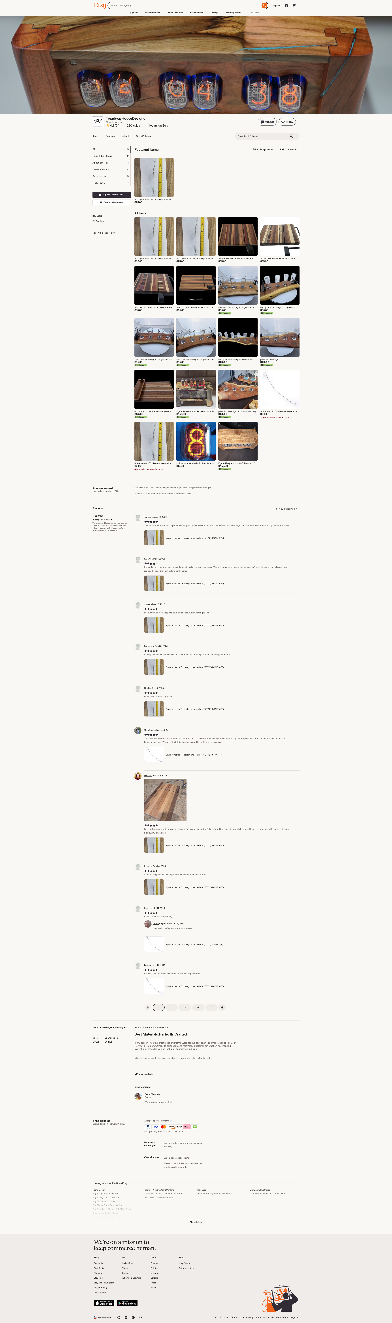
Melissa (148, 646)
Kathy (147, 559)
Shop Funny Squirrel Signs (105, 1213)
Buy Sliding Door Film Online (105, 1197)
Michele (148, 775)
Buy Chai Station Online (103, 1201)
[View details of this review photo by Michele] (165, 800)
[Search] (264, 5)
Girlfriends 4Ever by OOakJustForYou (267, 1193)
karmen (147, 965)
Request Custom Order (113, 194)
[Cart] (294, 5)
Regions (294, 1317)
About (125, 136)
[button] (267, 122)
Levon (147, 908)
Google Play (127, 1303)
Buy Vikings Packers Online (105, 1193)
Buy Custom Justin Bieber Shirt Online (163, 1193)
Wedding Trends (233, 12)
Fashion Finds (196, 12)
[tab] (111, 149)
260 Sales (97, 216)
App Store (104, 1303)
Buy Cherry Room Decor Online (107, 1205)
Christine (148, 730)
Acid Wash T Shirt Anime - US (159, 1197)
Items (95, 136)
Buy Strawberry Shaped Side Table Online (112, 1209)
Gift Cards (254, 12)
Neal (146, 688)
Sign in (276, 5)
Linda (146, 866)
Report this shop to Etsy (103, 233)
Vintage (214, 12)
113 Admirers (98, 221)
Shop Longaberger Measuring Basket (110, 1217)
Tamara (147, 517)
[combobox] (184, 5)
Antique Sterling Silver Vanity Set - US (215, 1193)
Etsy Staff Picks (152, 12)
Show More (196, 1222)
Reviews (110, 136)
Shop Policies (143, 136)
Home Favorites (175, 12)
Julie (146, 604)
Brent (156, 923)
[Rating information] (107, 126)
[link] (148, 1007)
